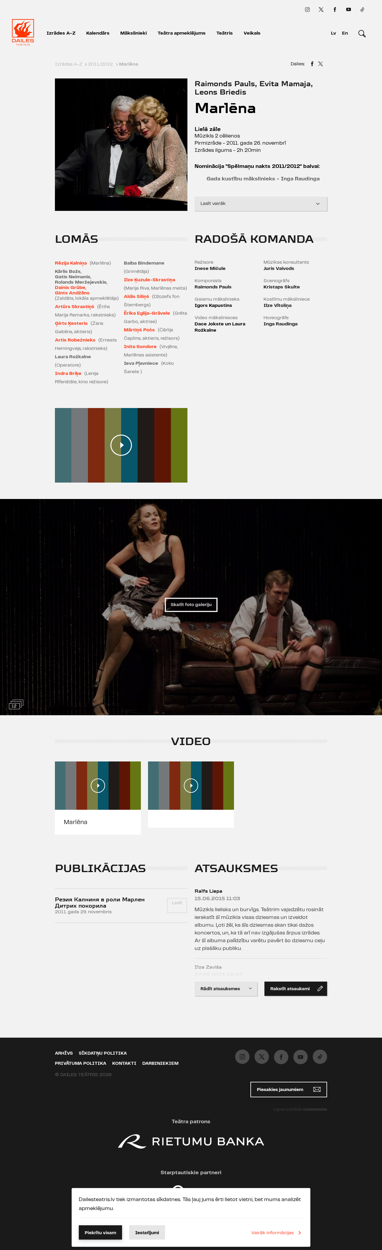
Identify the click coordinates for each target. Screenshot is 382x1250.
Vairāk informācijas (272, 1233)
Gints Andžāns (72, 293)
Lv (333, 33)
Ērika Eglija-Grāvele (147, 313)
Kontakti (124, 1064)
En (345, 33)
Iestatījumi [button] (147, 1233)
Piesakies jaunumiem (280, 1090)
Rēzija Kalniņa (71, 263)
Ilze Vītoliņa (278, 305)
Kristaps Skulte (282, 287)
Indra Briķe (68, 373)
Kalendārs (98, 33)
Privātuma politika (80, 1064)
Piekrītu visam (100, 1233)
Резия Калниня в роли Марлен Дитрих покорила (100, 902)
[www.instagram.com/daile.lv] (307, 9)
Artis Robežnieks (75, 340)
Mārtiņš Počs (139, 330)
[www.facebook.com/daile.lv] (334, 9)
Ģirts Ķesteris (71, 323)
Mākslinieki (133, 33)
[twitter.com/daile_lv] (321, 9)
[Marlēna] (312, 64)
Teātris (224, 33)
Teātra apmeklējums (182, 33)
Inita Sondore (140, 346)
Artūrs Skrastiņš (74, 307)
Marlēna (75, 822)
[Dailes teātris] (23, 33)
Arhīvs (64, 1053)
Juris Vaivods (279, 268)
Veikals (252, 33)
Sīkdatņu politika (103, 1053)
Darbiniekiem (160, 1064)
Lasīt (177, 903)
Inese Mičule (210, 268)
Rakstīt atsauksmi (290, 989)
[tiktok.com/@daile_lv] (362, 9)
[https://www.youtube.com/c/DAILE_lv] (348, 9)
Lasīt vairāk (213, 203)
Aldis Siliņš (136, 296)
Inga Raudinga (281, 324)
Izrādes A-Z (61, 33)
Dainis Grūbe (70, 287)
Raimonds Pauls (213, 287)
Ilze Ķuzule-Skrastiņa (149, 280)
